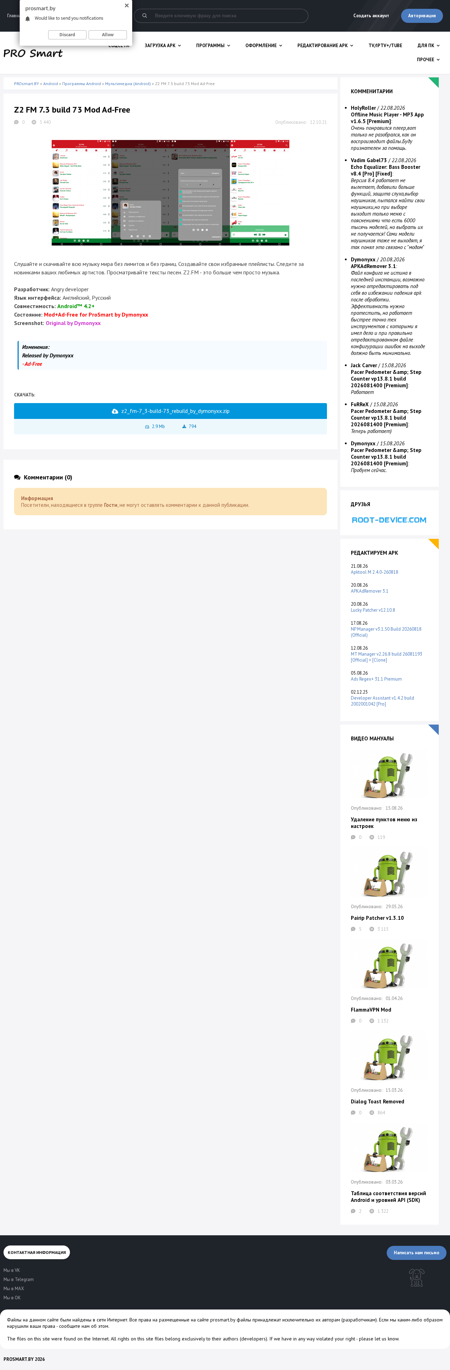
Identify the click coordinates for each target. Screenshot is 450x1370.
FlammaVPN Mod (371, 1009)
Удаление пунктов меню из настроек (384, 822)
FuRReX (360, 404)
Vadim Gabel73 (369, 160)
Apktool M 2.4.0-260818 (374, 572)
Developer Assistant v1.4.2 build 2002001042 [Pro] (382, 701)
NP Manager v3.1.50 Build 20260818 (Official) (386, 632)
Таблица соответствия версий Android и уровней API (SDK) (388, 1196)
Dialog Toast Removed (377, 1101)
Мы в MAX (14, 1289)
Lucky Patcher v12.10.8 (373, 610)
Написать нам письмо (416, 1253)
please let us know (378, 1339)
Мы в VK (12, 1270)
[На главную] (33, 52)
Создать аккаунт (371, 16)
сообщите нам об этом (83, 1326)
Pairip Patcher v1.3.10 (377, 918)
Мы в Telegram (19, 1279)
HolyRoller (363, 107)
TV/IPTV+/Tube (385, 46)
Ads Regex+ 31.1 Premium (376, 679)
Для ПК (426, 46)
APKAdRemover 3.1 (369, 591)
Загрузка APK (160, 46)
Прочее (425, 60)
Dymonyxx (363, 259)
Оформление (261, 46)
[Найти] (144, 16)
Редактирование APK (322, 46)
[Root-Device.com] (389, 520)
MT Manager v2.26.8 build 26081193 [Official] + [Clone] (386, 657)
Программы (210, 46)
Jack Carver (364, 365)
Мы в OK (12, 1298)
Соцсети (118, 46)
